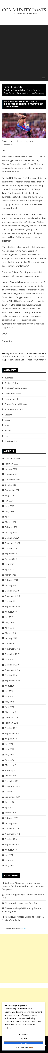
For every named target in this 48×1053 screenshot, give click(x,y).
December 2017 (12, 654)
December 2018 (12, 643)
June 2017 (9, 659)
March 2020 (10, 574)
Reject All (23, 1039)
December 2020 (12, 537)
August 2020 (11, 559)
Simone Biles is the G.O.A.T (25, 156)
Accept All (23, 1043)
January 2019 (11, 638)
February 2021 (11, 527)
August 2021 (11, 495)
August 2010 (11, 849)
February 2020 (11, 580)
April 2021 (9, 516)
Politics (8, 430)
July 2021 (9, 500)
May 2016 (9, 701)
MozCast (23, 928)
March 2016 (10, 712)
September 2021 (12, 490)
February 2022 (11, 463)
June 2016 (9, 696)
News (7, 420)
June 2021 (9, 506)
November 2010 (12, 834)
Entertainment (11, 399)
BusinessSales (11, 383)
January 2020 (11, 585)
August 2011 (11, 802)
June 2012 (9, 749)
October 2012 (11, 728)
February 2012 (11, 770)
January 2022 (11, 469)
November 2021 (12, 479)
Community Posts (24, 9)
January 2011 (11, 823)
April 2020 (9, 569)
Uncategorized (11, 441)
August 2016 (11, 685)
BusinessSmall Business (16, 388)
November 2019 (12, 596)
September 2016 (12, 680)
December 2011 (12, 781)
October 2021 (11, 485)
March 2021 (10, 522)
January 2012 (11, 775)
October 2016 (11, 675)
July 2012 (9, 744)
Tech (7, 436)
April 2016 (9, 707)
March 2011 (10, 812)
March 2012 (10, 765)
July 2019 (9, 617)
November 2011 (12, 786)
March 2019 (10, 633)
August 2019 (11, 611)
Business (9, 377)
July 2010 (9, 855)
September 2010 (12, 844)
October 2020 (11, 548)
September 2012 (12, 733)
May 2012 (9, 754)
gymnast (6, 197)
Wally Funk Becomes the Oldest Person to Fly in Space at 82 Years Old (13, 356)
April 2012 (9, 760)
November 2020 (12, 543)
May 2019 (9, 622)
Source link (7, 341)
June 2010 (9, 860)
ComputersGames (13, 393)
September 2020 (12, 553)
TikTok (26, 178)
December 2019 (12, 590)
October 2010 (11, 839)
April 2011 (9, 807)
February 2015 (11, 722)
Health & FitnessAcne (14, 409)
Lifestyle (9, 144)
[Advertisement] (24, 49)
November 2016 (12, 670)
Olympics (22, 254)
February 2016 (11, 717)
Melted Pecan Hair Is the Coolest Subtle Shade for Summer (36, 356)
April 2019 (9, 627)
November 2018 (12, 648)
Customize (23, 1034)
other (7, 425)
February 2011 (11, 818)
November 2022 (12, 458)
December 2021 (12, 474)
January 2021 (11, 532)
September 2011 (12, 797)
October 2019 (11, 601)
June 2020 (9, 564)
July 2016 (9, 691)
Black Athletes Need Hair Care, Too (21, 903)
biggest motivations (15, 286)
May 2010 (9, 865)
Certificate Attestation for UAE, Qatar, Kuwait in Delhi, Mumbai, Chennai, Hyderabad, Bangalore (23, 886)
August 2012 (11, 738)
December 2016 (12, 664)
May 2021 (9, 511)
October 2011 (11, 791)
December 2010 (12, 828)
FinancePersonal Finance (16, 404)
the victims (33, 293)
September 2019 (12, 606)
